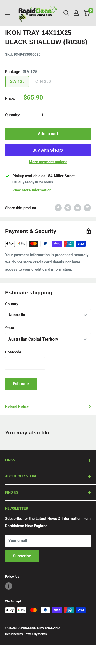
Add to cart (48, 133)
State (9, 328)
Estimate (21, 383)
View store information (31, 190)
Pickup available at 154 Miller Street (43, 175)
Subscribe (22, 556)
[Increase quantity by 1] (56, 114)
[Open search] (66, 13)
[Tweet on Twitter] (77, 207)
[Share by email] (87, 207)
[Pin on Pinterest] (67, 207)
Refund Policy (17, 406)
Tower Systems (35, 634)
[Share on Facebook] (58, 207)
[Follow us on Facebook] (8, 586)
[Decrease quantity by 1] (29, 114)
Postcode (13, 352)
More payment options (48, 162)
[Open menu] (7, 13)
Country (11, 304)
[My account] (76, 13)
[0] (86, 13)
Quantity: (12, 114)
